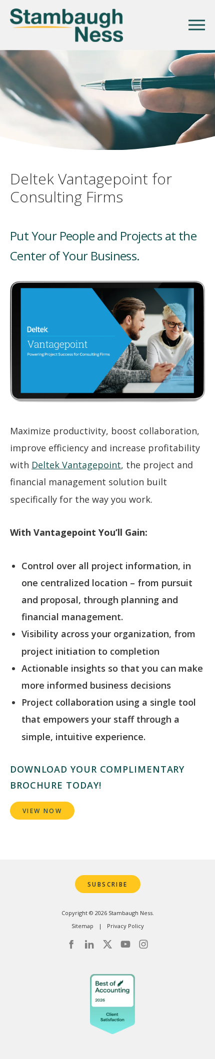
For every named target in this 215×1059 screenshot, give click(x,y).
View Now (42, 811)
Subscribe (108, 884)
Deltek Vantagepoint (76, 465)
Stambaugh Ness (66, 25)
